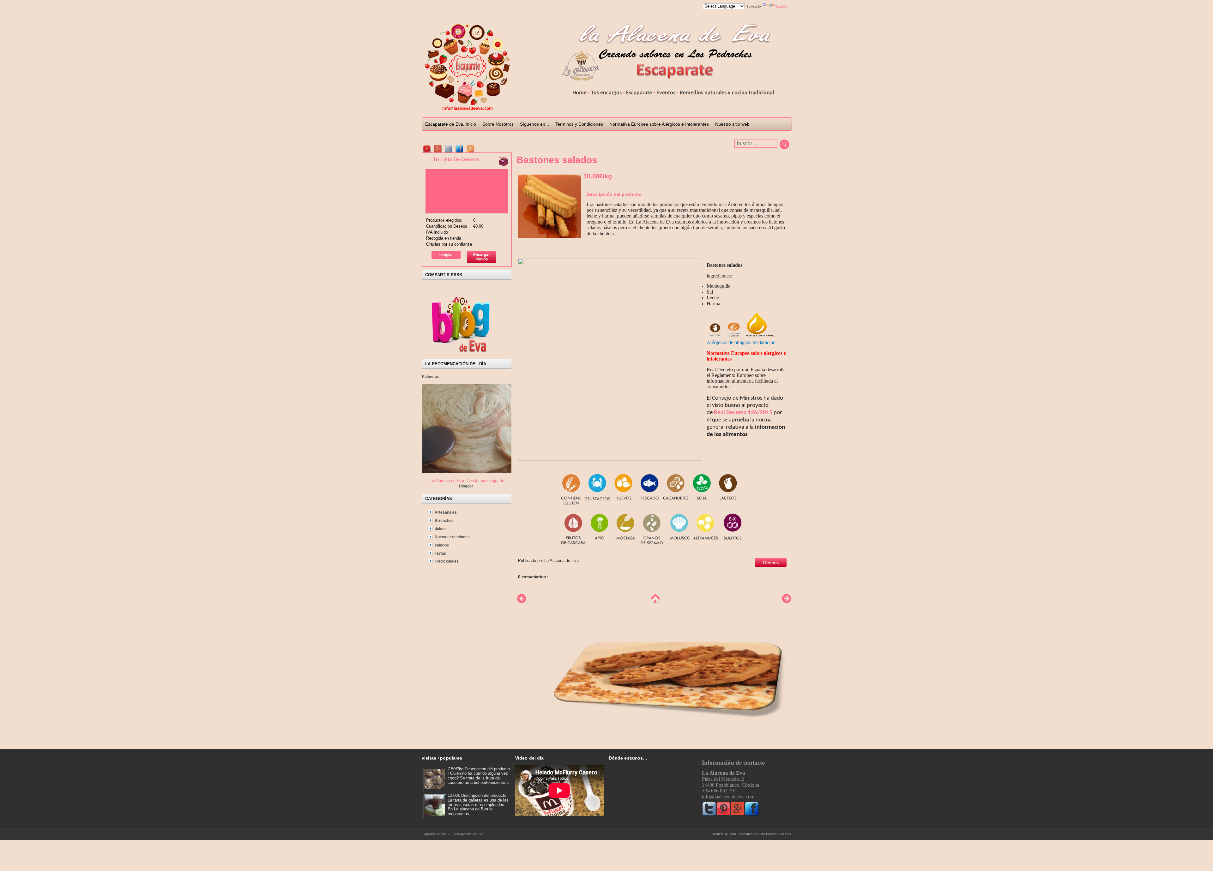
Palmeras (430, 376)
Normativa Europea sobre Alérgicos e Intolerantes (659, 124)
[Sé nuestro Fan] (459, 148)
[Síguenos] (448, 148)
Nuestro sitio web (732, 124)
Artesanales (446, 512)
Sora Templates (741, 834)
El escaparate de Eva (466, 834)
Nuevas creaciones (452, 537)
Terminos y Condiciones (579, 124)
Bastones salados (556, 160)
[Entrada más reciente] (520, 602)
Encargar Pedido (481, 257)
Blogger (466, 486)
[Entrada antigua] (786, 602)
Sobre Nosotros (498, 124)
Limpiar (446, 255)
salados (442, 545)
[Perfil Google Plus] (438, 148)
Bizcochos (444, 520)
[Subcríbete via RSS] (470, 148)
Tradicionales (447, 561)
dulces (441, 529)
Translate (781, 6)
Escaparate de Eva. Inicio (450, 124)
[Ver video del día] (427, 148)
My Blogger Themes (775, 834)
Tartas (440, 553)
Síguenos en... (534, 124)
